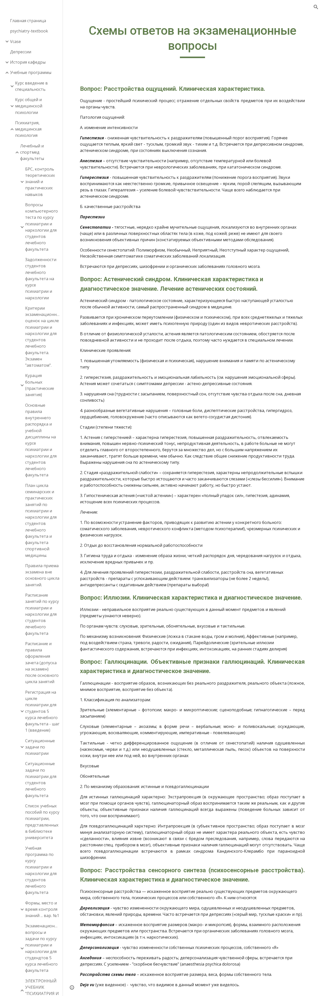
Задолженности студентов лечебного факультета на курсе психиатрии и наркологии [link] (40, 279)
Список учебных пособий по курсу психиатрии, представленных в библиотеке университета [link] (42, 821)
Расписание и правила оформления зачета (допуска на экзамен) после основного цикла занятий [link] (42, 663)
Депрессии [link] (20, 52)
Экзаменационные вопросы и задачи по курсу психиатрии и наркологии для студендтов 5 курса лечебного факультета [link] (42, 948)
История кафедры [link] (28, 62)
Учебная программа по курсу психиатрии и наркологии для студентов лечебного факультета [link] (41, 870)
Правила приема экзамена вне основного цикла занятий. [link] (42, 575)
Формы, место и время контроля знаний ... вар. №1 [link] (42, 909)
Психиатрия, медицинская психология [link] (28, 129)
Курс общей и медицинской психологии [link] (28, 106)
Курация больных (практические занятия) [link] (39, 385)
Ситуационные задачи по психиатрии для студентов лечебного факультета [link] (40, 779)
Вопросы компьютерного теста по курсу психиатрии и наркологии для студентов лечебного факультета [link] (41, 227)
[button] (316, 7)
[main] (192, 40)
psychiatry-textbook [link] (29, 31)
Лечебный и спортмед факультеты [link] (32, 152)
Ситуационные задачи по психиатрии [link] (40, 747)
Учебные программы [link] (30, 72)
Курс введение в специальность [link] (31, 86)
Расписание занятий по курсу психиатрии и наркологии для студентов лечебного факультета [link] (42, 614)
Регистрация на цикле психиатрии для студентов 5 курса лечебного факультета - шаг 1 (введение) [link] (42, 711)
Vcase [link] (15, 41)
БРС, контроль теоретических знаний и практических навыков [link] (40, 181)
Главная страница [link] (28, 20)
